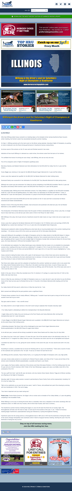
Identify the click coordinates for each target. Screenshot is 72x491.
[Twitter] (61, 4)
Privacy (33, 486)
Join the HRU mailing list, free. (36, 426)
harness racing (40, 424)
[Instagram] (65, 4)
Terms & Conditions (43, 486)
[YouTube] (69, 4)
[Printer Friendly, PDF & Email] (36, 432)
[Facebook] (56, 4)
